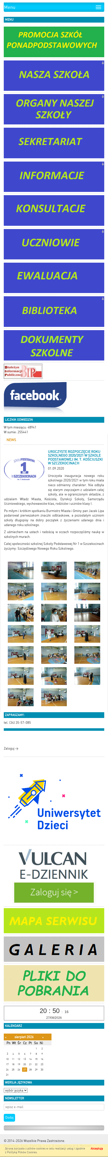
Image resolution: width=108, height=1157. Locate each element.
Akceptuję (97, 1148)
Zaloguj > (11, 748)
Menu (9, 7)
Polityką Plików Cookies (22, 1152)
